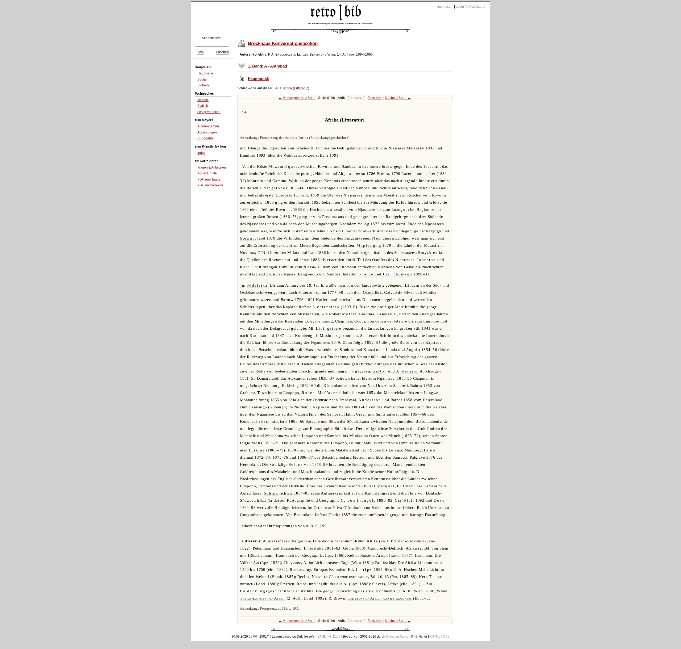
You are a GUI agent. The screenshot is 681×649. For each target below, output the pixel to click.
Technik (203, 100)
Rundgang (205, 138)
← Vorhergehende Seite (297, 98)
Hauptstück (258, 79)
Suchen (203, 79)
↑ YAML (320, 636)
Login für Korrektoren (471, 7)
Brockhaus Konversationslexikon (283, 43)
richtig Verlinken (209, 112)
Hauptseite (205, 73)
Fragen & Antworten (211, 167)
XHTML (435, 636)
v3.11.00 (334, 636)
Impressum (445, 7)
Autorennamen (208, 126)
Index (201, 153)
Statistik (203, 106)
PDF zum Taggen (209, 179)
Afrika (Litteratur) (296, 88)
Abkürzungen (207, 132)
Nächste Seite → (398, 98)
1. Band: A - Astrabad (267, 66)
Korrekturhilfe (207, 173)
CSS (446, 636)
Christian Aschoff (398, 636)
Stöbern (203, 85)
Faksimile (375, 98)
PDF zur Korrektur (210, 185)
